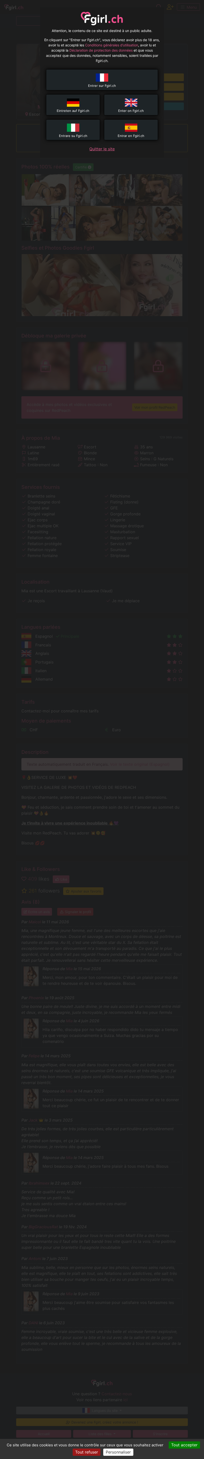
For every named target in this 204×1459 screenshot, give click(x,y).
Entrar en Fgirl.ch (131, 136)
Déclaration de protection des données (101, 50)
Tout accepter (184, 1444)
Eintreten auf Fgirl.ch (73, 111)
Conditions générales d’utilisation (111, 45)
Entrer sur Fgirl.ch (102, 86)
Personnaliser (118, 1452)
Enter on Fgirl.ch (131, 111)
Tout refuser (86, 1452)
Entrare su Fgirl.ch (73, 136)
